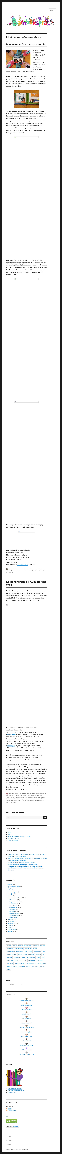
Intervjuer (11, 894)
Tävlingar (10, 925)
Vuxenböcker (13, 917)
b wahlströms (19, 951)
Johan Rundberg (16, 797)
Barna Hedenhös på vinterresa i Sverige (31, 866)
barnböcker (36, 945)
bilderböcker (10, 948)
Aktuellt (24, 793)
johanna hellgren (24, 797)
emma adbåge (37, 951)
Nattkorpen (11, 746)
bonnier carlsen (11, 951)
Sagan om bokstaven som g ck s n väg (19, 836)
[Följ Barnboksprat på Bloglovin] (26, 1126)
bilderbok (32, 569)
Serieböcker (12, 911)
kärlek (23, 957)
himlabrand (8, 797)
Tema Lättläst (34, 966)
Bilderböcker (25, 569)
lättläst (38, 957)
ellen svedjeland (15, 795)
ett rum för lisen (30, 795)
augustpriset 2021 (40, 793)
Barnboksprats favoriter (15, 1088)
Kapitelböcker (13, 907)
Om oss (8, 1136)
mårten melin (10, 960)
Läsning (10, 896)
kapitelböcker (17, 957)
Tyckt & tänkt (12, 929)
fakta (44, 951)
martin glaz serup (23, 799)
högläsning (31, 954)
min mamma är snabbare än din (26, 570)
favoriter (14, 954)
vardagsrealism (37, 570)
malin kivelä (15, 799)
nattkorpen (14, 800)
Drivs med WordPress (22, 1149)
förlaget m (36, 795)
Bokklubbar (11, 890)
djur (26, 951)
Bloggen (10, 888)
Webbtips (10, 931)
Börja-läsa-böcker (14, 902)
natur (16, 960)
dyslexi (30, 951)
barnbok (20, 945)
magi (43, 957)
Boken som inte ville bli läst (18, 860)
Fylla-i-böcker (13, 905)
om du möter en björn (30, 800)
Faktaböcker (12, 903)
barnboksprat (27, 945)
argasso (15, 945)
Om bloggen (9, 1140)
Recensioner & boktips (14, 898)
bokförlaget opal (19, 948)
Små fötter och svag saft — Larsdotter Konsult (21, 868)
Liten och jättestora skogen (27, 862)
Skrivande (11, 921)
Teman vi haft (12, 1092)
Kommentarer (12, 1110)
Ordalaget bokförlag (20, 963)
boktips (35, 948)
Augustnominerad (31, 793)
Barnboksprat (10, 1149)
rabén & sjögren (39, 800)
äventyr (9, 969)
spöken (15, 966)
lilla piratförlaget (14, 570)
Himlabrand (11, 734)
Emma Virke (38, 569)
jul (43, 954)
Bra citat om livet (21, 856)
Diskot (9, 832)
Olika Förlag (10, 963)
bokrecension (28, 948)
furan (41, 795)
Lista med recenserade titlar (16, 1090)
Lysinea (10, 834)
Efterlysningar (12, 892)
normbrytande (31, 960)
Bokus (25, 564)
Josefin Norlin (12, 862)
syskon (28, 966)
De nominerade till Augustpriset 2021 (26, 583)
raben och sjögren (31, 963)
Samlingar (12, 909)
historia (20, 954)
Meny (52, 10)
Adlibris (20, 564)
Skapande (10, 919)
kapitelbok (9, 957)
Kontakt (8, 1144)
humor (25, 954)
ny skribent (39, 960)
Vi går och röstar (13, 840)
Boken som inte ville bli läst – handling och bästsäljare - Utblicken (27, 858)
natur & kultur (21, 800)
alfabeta (9, 945)
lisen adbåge (9, 799)
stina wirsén (22, 966)
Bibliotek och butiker (14, 886)
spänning (9, 966)
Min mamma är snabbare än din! (26, 44)
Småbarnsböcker (14, 913)
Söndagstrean (12, 923)
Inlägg (9, 1108)
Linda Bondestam (40, 797)
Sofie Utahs (11, 793)
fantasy (8, 954)
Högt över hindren (13, 838)
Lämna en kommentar (11, 802)
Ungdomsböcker (14, 915)
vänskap (42, 966)
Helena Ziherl (11, 569)
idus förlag (38, 954)
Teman (10, 927)
